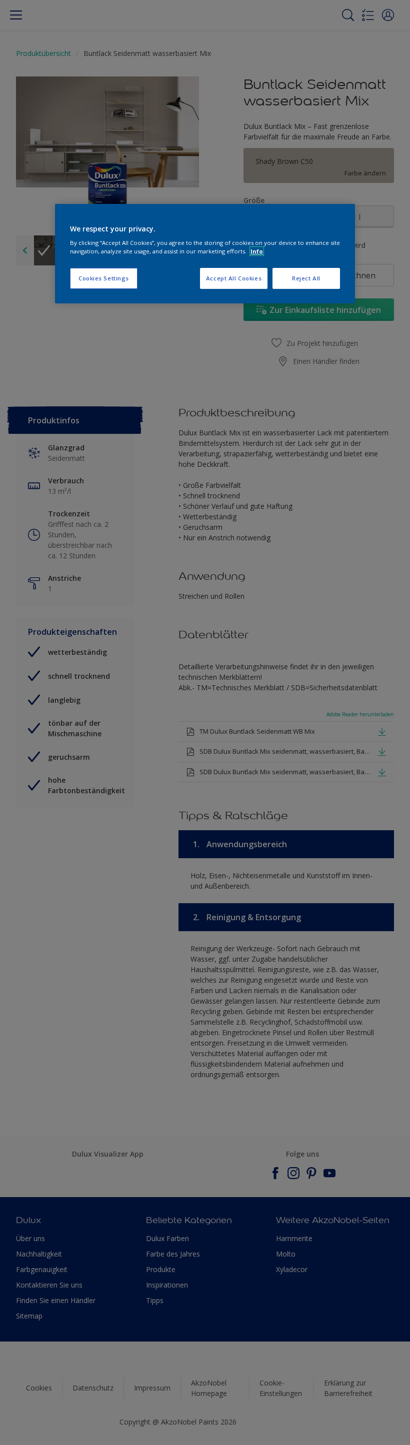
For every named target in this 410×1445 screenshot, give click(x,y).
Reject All (306, 278)
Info (256, 251)
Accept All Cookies (234, 278)
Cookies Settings (103, 278)
